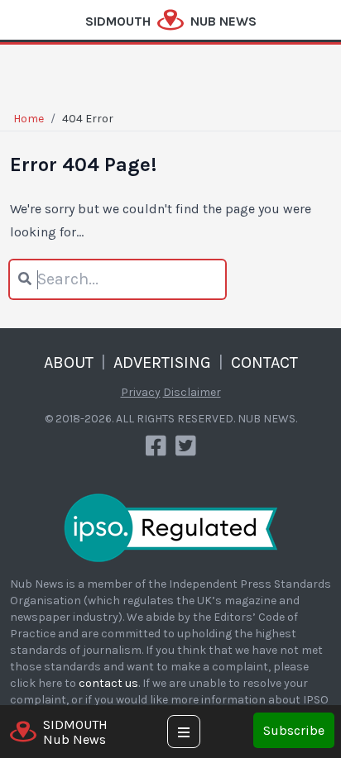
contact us (108, 683)
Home (28, 119)
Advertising (162, 362)
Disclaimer (192, 392)
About (69, 362)
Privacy (141, 392)
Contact (264, 362)
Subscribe (293, 730)
